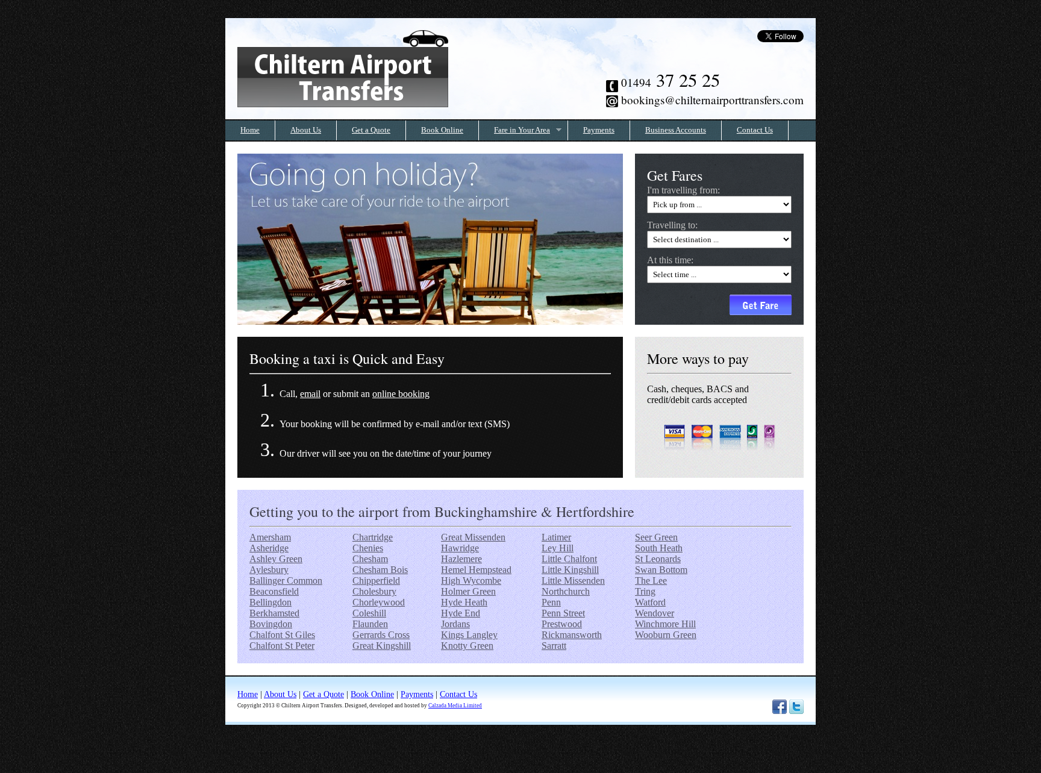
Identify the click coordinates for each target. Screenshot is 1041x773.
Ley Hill (558, 548)
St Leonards (658, 559)
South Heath (659, 548)
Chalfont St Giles (282, 635)
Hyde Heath (464, 602)
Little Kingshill (570, 570)
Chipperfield (376, 580)
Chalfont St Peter (281, 645)
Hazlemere (461, 559)
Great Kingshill (381, 645)
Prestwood (562, 624)
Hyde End (460, 613)
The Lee (651, 580)
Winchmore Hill (665, 624)
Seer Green (656, 537)
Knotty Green (467, 645)
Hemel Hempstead (476, 570)
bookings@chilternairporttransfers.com (712, 99)
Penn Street (563, 613)
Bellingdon (270, 602)
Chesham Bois (380, 570)
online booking (401, 394)
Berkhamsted (274, 613)
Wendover (654, 613)
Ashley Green (275, 559)
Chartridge (372, 537)
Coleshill (369, 613)
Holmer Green (468, 591)
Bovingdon (270, 624)
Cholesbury (374, 591)
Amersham (270, 537)
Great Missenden (473, 537)
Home (250, 130)
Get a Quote (371, 130)
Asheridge (269, 548)
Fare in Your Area (514, 130)
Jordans (455, 624)
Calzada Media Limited (455, 706)
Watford (650, 602)
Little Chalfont (569, 559)
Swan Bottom (661, 570)
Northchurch (566, 591)
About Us (305, 130)
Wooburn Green (665, 635)
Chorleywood (378, 602)
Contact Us (755, 130)
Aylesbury (269, 570)
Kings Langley (469, 635)
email (310, 394)
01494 (670, 82)
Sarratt (554, 645)
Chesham (370, 559)
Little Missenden (573, 580)
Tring (645, 591)
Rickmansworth (572, 635)
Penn (551, 602)
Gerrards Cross (381, 635)
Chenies (367, 548)
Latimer (556, 537)
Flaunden (370, 624)
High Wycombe (471, 580)
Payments (598, 130)
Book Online (442, 130)
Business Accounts (675, 130)
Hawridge (460, 548)
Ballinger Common (285, 580)
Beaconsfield (274, 591)
